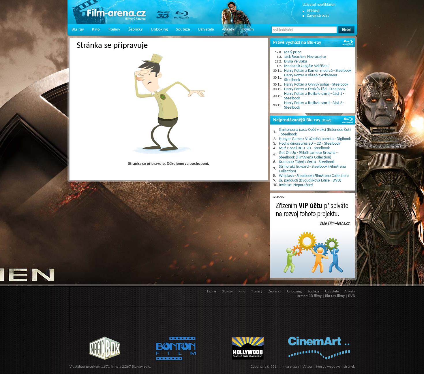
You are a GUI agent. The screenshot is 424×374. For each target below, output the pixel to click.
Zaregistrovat (318, 16)
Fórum (248, 29)
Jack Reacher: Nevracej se (305, 57)
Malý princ (292, 52)
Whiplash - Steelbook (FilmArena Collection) (314, 176)
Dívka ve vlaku (295, 61)
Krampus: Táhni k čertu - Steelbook (307, 162)
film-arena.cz (289, 367)
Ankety (228, 29)
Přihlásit (313, 11)
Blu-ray (78, 29)
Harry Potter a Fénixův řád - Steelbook (314, 89)
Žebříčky (135, 29)
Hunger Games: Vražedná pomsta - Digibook (315, 139)
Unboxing (159, 29)
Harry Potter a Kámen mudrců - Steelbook (317, 71)
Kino (96, 29)
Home (211, 291)
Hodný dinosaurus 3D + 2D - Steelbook (309, 144)
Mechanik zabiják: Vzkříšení (306, 66)
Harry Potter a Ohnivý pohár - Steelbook (316, 84)
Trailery (114, 29)
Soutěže (183, 29)
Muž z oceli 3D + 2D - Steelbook (304, 148)
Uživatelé (206, 29)
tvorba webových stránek (335, 367)
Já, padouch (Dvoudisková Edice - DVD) (310, 180)
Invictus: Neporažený (296, 185)
